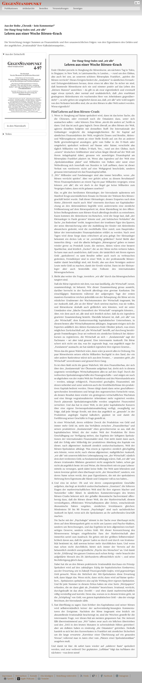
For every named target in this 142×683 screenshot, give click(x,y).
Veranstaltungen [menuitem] (61, 8)
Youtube (45, 678)
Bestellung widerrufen (66, 676)
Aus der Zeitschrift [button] (15, 54)
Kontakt (33, 676)
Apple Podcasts (27, 678)
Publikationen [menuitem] (11, 8)
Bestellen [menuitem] (43, 8)
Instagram (123, 676)
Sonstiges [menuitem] (77, 8)
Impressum (7, 676)
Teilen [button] (8, 134)
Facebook (108, 676)
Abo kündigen (46, 676)
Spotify (10, 678)
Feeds (86, 676)
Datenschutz (21, 676)
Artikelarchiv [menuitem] (28, 8)
